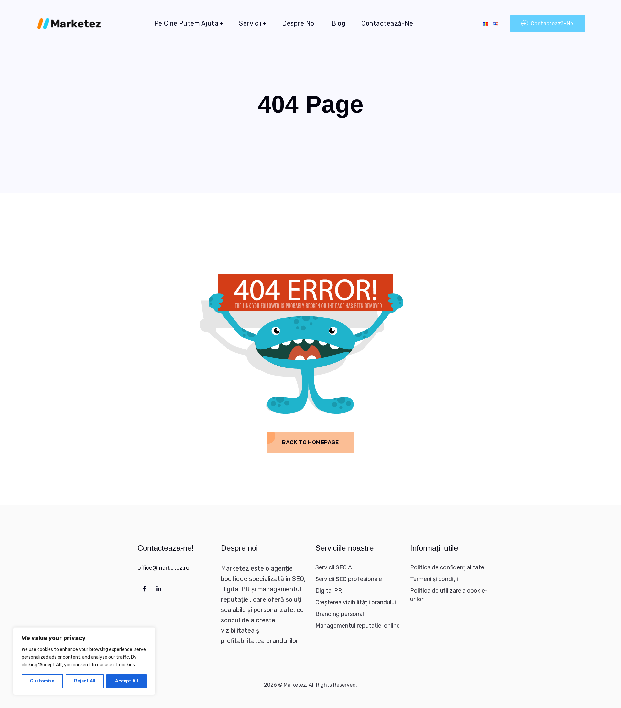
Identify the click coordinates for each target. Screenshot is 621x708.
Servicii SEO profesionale (348, 579)
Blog (338, 23)
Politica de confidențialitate (447, 567)
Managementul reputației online (357, 625)
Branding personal (339, 614)
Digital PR (328, 590)
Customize (42, 681)
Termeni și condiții (434, 579)
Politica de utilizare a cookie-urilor (448, 595)
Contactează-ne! (388, 23)
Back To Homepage (310, 442)
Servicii (250, 23)
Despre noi (299, 23)
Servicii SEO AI (334, 567)
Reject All (84, 681)
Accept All (126, 681)
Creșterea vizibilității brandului (355, 602)
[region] (84, 661)
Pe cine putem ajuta (186, 23)
